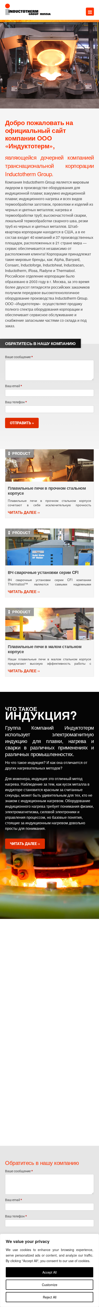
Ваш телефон (16, 402)
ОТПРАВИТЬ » (22, 423)
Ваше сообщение (19, 357)
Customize (49, 1284)
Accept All (49, 1272)
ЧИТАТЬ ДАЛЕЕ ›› (25, 844)
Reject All (49, 1297)
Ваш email (13, 386)
